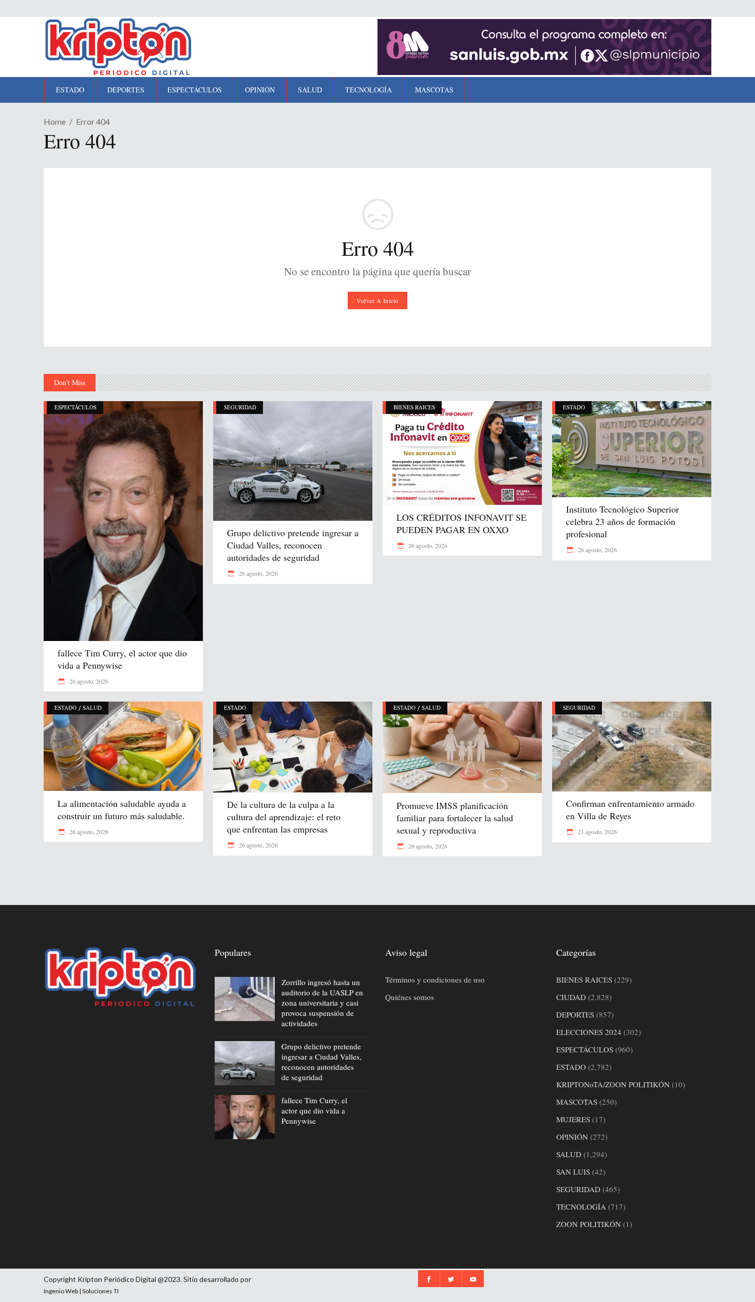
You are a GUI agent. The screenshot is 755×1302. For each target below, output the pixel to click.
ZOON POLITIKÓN (588, 1224)
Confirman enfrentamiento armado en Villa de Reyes (630, 809)
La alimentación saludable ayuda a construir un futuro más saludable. (122, 809)
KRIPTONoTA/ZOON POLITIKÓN (613, 1084)
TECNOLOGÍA (581, 1206)
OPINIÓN (572, 1136)
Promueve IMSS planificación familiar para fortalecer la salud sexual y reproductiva (455, 817)
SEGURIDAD (240, 407)
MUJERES (573, 1119)
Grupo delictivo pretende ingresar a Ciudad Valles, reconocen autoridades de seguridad (292, 544)
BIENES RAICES (414, 407)
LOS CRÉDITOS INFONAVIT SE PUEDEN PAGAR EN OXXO (461, 523)
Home (55, 121)
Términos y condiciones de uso (435, 979)
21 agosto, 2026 (596, 831)
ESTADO (574, 407)
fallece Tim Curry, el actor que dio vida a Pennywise (122, 659)
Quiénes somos (409, 997)
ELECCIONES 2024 (588, 1032)
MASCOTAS (576, 1102)
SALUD (92, 707)
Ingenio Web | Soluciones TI (81, 1291)
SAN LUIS (573, 1171)
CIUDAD (571, 997)
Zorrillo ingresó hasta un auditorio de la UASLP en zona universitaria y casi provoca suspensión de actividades (322, 1002)
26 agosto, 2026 (88, 681)
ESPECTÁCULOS (75, 407)
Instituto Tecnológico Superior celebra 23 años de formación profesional (622, 521)
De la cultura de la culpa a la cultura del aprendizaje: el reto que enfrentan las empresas (285, 816)
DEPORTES (575, 1014)
